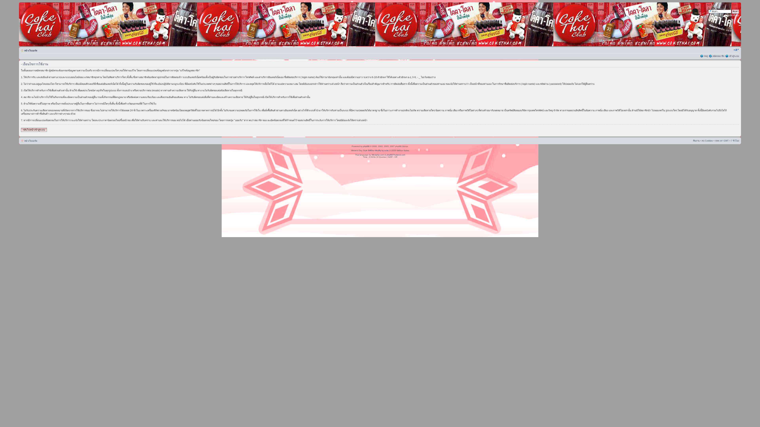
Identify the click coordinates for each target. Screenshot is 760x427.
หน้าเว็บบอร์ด (30, 50)
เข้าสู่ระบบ (734, 56)
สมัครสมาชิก (718, 56)
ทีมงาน (696, 141)
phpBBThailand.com (396, 155)
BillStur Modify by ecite (378, 150)
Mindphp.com (378, 155)
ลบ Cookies (707, 141)
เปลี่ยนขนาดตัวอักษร (736, 50)
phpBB (366, 146)
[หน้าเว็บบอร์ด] (57, 24)
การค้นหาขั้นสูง (731, 15)
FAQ (706, 56)
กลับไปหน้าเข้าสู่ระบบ (34, 129)
